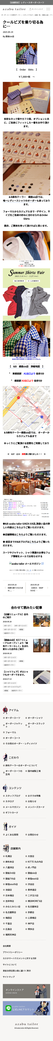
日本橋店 (10, 895)
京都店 (31, 912)
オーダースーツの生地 (14, 772)
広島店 (9, 928)
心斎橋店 (32, 917)
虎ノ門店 (32, 867)
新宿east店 (33, 878)
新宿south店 (12, 884)
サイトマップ (9, 976)
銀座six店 (32, 872)
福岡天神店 (11, 934)
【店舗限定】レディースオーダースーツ (26, 2)
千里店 (9, 923)
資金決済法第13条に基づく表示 (17, 970)
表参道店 (32, 889)
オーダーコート (13, 737)
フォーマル (11, 732)
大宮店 (31, 856)
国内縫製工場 (34, 770)
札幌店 (9, 856)
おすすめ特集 (34, 795)
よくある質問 (12, 834)
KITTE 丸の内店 (35, 861)
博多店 (31, 928)
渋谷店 (31, 884)
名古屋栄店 (33, 906)
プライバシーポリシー (13, 952)
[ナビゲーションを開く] (48, 9)
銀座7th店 (10, 878)
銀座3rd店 (10, 872)
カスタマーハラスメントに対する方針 (19, 958)
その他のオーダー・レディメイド (21, 743)
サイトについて (10, 964)
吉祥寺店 (10, 900)
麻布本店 (10, 861)
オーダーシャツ (35, 717)
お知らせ (32, 801)
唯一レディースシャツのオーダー (20, 200)
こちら (17, 527)
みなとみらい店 (13, 906)
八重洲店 (10, 867)
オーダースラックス (36, 725)
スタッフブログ (13, 795)
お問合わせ (33, 834)
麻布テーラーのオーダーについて (21, 765)
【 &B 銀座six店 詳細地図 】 (26, 366)
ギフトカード (12, 812)
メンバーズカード (36, 806)
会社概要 (7, 945)
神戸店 (31, 923)
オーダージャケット (14, 725)
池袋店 (9, 889)
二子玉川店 (33, 895)
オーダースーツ (13, 717)
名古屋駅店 (11, 912)
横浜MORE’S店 (35, 900)
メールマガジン (13, 806)
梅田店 (9, 917)
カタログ (10, 801)
